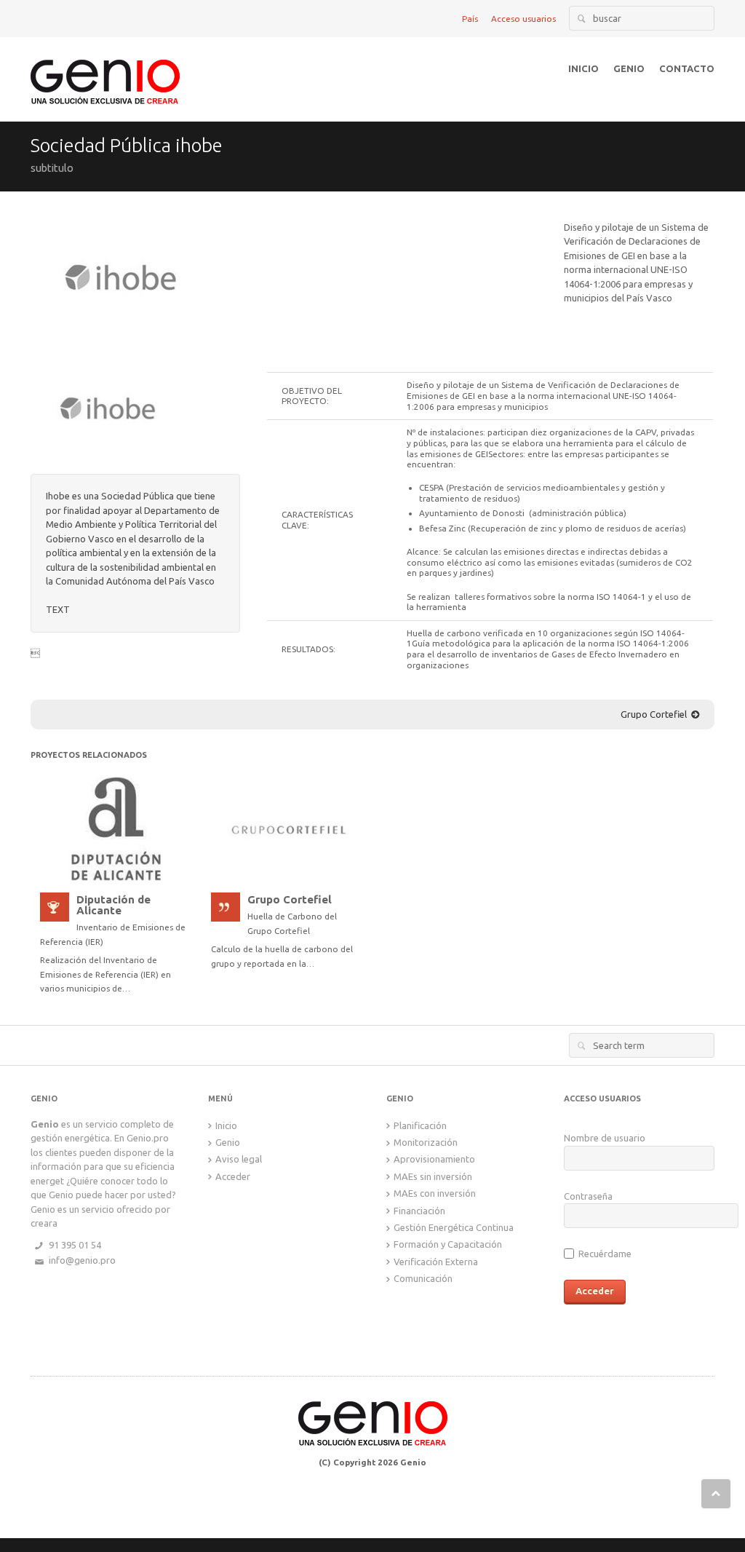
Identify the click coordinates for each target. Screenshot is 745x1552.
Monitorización (426, 1142)
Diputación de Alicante (113, 905)
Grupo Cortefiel (654, 714)
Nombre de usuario (604, 1138)
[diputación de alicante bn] (116, 828)
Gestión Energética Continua (454, 1227)
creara (44, 1223)
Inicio (226, 1125)
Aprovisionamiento (434, 1159)
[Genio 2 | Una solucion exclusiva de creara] (105, 71)
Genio (227, 1142)
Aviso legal (238, 1159)
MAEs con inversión (435, 1193)
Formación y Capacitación (448, 1244)
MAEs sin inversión (433, 1176)
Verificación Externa (436, 1261)
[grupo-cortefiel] (287, 828)
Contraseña (588, 1196)
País (470, 18)
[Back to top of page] (715, 1493)
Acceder (232, 1176)
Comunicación (423, 1278)
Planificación (420, 1125)
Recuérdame (604, 1253)
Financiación (419, 1210)
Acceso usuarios (523, 18)
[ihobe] (121, 278)
